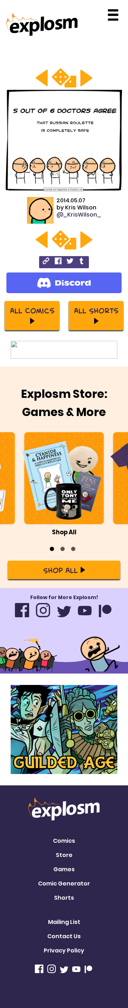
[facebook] (58, 262)
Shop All (60, 570)
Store (64, 855)
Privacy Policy (64, 950)
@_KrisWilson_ (79, 215)
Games (64, 869)
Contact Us (64, 936)
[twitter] (69, 262)
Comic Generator (64, 883)
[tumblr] (82, 262)
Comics (64, 841)
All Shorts (96, 310)
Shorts (64, 898)
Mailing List (64, 922)
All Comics (32, 310)
